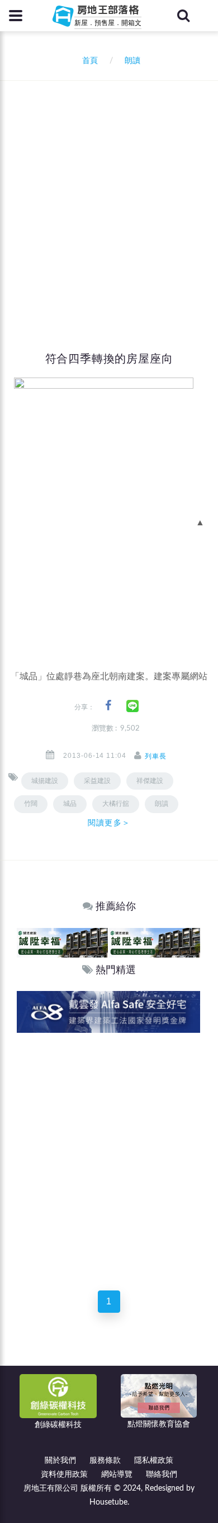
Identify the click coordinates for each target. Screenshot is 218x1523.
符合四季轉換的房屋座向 (109, 358)
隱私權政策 (153, 1460)
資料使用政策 (64, 1474)
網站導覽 (116, 1474)
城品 (70, 804)
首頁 (88, 61)
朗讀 (161, 804)
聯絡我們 (161, 1474)
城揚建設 (44, 781)
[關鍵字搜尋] (183, 15)
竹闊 (30, 804)
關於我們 (60, 1460)
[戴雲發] (108, 1011)
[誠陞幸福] (62, 942)
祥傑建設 (149, 781)
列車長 (156, 756)
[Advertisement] (109, 195)
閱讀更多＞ (109, 822)
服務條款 (105, 1460)
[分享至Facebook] (108, 705)
